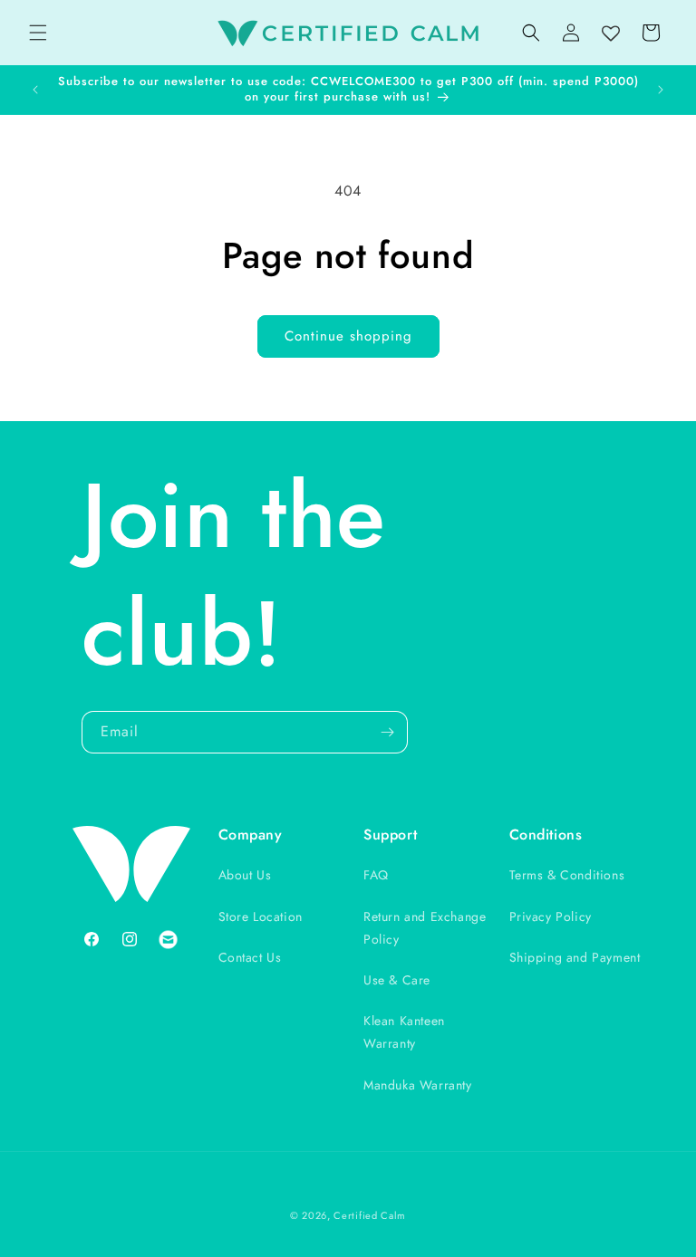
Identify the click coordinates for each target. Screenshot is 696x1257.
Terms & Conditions (567, 875)
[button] (38, 33)
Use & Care (396, 980)
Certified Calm (370, 1215)
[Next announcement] (661, 90)
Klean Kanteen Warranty (404, 1032)
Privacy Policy (550, 916)
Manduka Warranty (417, 1085)
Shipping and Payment (575, 957)
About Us (245, 875)
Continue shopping (348, 336)
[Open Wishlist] (611, 34)
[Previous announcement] (35, 90)
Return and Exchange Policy (424, 927)
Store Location (260, 916)
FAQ (376, 875)
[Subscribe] (387, 732)
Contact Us (250, 957)
